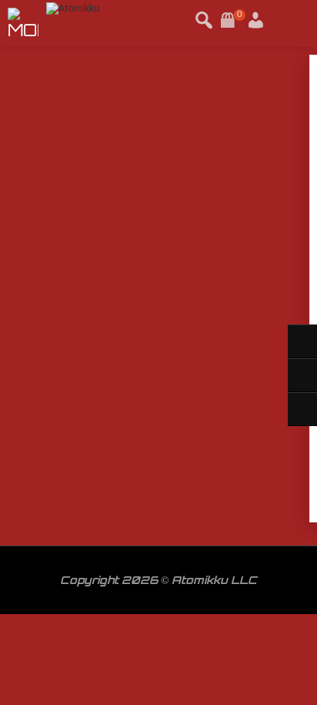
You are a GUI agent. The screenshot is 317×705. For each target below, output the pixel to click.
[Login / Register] (237, 14)
